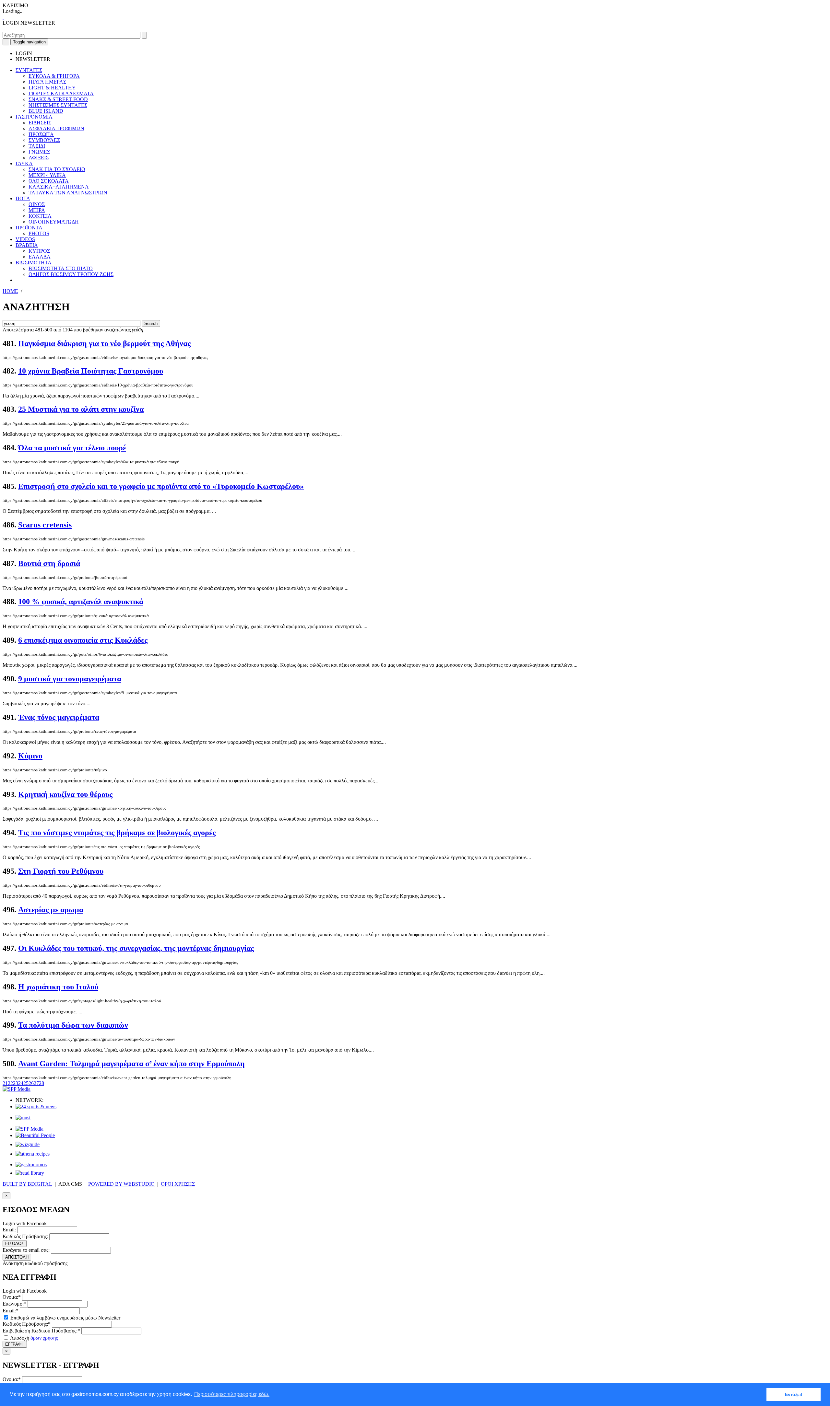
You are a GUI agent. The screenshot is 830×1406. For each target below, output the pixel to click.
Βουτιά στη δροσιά (49, 563)
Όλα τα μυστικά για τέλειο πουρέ (72, 448)
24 (20, 1083)
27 (36, 1083)
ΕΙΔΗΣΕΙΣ (40, 122)
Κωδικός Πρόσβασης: (25, 1236)
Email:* (10, 1310)
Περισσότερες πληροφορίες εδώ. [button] (231, 1394)
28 (41, 1083)
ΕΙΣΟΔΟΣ (14, 1243)
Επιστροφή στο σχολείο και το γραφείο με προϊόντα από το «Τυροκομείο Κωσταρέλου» (161, 486)
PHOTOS (39, 233)
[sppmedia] (16, 1089)
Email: (9, 1229)
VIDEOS (25, 239)
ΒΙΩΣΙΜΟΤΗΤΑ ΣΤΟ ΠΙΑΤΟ (61, 268)
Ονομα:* (12, 1297)
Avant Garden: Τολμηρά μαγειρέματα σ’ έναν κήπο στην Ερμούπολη (131, 1063)
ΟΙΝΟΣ (37, 204)
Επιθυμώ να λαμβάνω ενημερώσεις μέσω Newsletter (64, 1317)
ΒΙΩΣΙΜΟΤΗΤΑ (34, 262)
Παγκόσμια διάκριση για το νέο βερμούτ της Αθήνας (104, 343)
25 (26, 1083)
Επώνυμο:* (14, 1304)
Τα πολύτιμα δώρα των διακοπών (73, 1025)
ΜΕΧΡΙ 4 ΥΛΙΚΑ (47, 175)
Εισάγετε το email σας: (26, 1250)
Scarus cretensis (45, 525)
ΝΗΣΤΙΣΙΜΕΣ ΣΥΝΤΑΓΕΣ (58, 105)
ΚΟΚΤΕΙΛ (40, 216)
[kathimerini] (29, 1129)
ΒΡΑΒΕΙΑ (27, 245)
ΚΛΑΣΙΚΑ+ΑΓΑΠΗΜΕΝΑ (59, 187)
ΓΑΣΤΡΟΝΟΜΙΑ (34, 117)
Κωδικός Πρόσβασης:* (27, 1324)
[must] (23, 1117)
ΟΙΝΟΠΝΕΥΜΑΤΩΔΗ (54, 222)
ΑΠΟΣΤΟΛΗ (17, 1257)
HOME (10, 291)
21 (5, 1083)
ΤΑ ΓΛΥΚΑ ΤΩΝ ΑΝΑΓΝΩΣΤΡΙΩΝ (68, 192)
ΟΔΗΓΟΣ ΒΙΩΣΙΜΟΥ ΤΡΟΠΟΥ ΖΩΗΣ (71, 274)
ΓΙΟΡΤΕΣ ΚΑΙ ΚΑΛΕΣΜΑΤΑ (61, 93)
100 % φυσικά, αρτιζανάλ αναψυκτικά (80, 601)
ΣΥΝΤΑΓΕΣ (29, 70)
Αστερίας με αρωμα (50, 909)
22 (10, 1083)
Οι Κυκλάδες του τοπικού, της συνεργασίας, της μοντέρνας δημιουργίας (136, 948)
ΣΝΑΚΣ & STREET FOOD (58, 99)
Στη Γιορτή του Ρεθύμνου (60, 871)
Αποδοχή (33, 1338)
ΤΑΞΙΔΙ (37, 146)
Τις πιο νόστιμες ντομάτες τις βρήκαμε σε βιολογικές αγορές (117, 832)
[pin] (8, 28)
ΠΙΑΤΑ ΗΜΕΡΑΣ (47, 82)
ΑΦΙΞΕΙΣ (39, 157)
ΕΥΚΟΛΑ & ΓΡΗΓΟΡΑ (54, 76)
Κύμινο (30, 756)
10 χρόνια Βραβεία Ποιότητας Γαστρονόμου (90, 371)
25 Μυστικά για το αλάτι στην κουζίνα (81, 409)
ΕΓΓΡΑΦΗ (14, 1344)
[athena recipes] (33, 1154)
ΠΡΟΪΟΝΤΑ (29, 227)
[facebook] (3, 28)
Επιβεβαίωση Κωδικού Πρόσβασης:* (41, 1330)
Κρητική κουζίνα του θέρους (65, 794)
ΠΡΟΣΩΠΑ (41, 134)
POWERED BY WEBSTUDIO (121, 1184)
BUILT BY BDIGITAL (27, 1184)
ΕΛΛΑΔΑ (40, 256)
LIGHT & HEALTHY (52, 87)
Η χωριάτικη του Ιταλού (58, 987)
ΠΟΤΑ (23, 198)
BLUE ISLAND (46, 111)
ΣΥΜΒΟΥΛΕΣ (44, 140)
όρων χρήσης (44, 1338)
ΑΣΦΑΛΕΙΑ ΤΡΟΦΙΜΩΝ (56, 128)
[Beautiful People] (35, 1135)
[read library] (30, 1173)
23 (15, 1083)
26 (31, 1083)
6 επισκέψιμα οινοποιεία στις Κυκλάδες (83, 640)
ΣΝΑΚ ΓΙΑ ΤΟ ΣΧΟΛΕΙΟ (57, 169)
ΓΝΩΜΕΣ (39, 152)
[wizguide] (28, 1144)
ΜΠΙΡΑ (37, 210)
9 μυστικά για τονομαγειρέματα (69, 678)
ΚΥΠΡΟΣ (39, 251)
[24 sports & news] (36, 1106)
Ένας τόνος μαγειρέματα (58, 717)
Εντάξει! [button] (793, 1394)
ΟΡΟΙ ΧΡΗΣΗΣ (178, 1184)
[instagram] (5, 28)
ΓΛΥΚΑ (24, 163)
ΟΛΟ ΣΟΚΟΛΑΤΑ (49, 181)
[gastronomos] (31, 1164)
